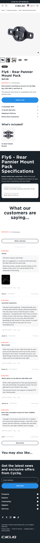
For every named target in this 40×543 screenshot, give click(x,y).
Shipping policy (28, 528)
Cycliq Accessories (12, 10)
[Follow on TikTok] (18, 517)
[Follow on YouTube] (14, 517)
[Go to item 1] (2, 59)
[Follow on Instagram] (10, 517)
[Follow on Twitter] (6, 517)
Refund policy (6, 530)
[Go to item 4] (20, 59)
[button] (20, 82)
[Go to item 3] (14, 59)
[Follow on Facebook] (3, 517)
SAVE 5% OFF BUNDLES (20, 2)
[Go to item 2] (8, 59)
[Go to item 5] (25, 59)
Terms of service (17, 528)
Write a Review (23, 241)
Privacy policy (6, 528)
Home (3, 10)
